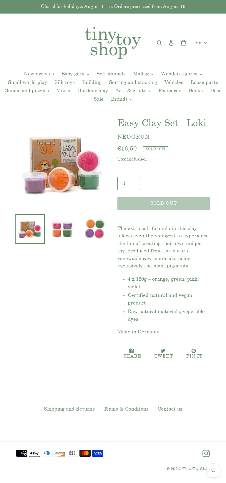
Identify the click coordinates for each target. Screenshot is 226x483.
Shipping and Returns (69, 409)
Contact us (169, 409)
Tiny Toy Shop (196, 469)
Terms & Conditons (126, 409)
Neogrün (133, 137)
